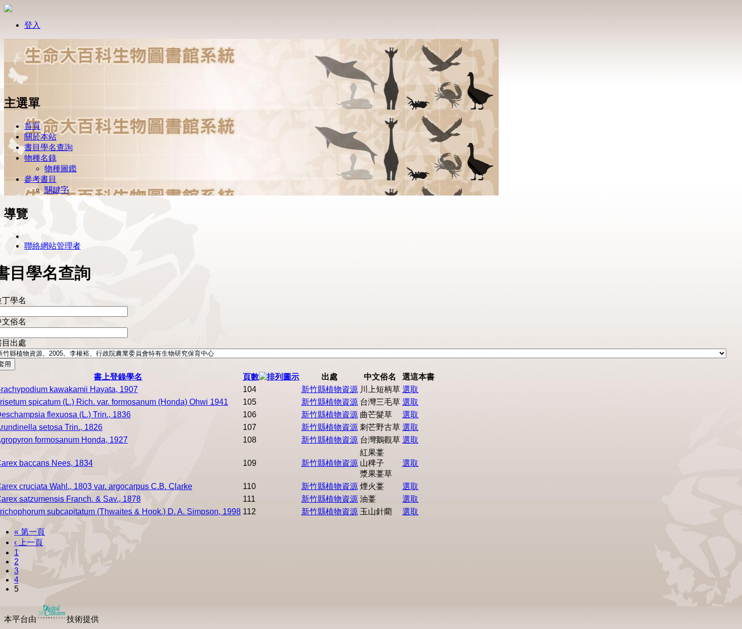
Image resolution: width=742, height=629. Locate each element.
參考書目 (40, 179)
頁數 (251, 376)
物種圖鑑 (60, 168)
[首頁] (37, 82)
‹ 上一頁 (28, 542)
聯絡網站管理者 (52, 245)
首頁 (32, 126)
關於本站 (40, 136)
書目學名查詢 (48, 147)
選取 (410, 389)
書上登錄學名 (118, 376)
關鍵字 (56, 189)
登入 (32, 25)
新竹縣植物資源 (329, 389)
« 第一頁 (29, 531)
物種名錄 (40, 158)
